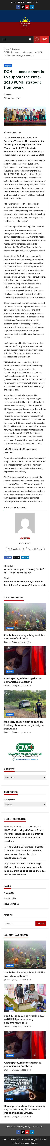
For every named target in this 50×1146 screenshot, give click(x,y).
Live (44, 39)
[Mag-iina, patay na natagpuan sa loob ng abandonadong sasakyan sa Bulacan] (25, 704)
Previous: (24, 569)
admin (8, 94)
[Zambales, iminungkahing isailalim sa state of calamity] (25, 617)
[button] (4, 39)
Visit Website (14, 549)
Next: (25, 581)
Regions (8, 66)
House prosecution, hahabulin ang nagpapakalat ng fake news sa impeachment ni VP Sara (24, 1109)
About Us (9, 893)
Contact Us (10, 898)
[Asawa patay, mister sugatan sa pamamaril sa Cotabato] (25, 660)
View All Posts (35, 549)
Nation (9, 1009)
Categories (9, 799)
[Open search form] (30, 39)
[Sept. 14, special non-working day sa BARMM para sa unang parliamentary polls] (25, 998)
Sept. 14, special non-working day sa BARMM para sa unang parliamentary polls (24, 1019)
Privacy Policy (11, 904)
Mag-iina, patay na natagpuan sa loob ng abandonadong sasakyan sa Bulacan (24, 725)
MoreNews (19, 1143)
